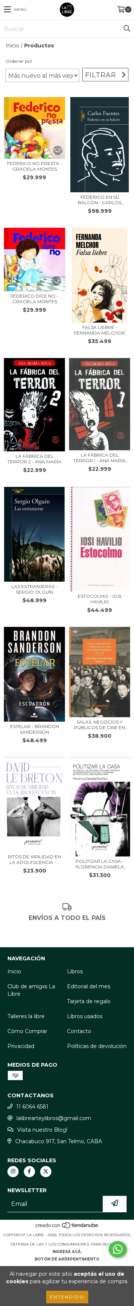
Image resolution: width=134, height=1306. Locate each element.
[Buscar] (126, 28)
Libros (75, 971)
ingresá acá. (67, 1251)
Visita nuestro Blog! (42, 1129)
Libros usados (84, 1016)
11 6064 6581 (32, 1106)
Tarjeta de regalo (89, 1001)
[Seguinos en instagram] (13, 1171)
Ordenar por (19, 61)
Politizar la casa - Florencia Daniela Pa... (100, 864)
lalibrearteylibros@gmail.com (53, 1118)
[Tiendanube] (67, 1227)
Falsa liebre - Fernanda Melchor (99, 330)
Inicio (12, 45)
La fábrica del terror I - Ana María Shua (99, 457)
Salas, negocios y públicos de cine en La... (99, 724)
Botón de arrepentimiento (67, 1259)
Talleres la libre (26, 1016)
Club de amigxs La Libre (31, 990)
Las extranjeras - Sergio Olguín (34, 589)
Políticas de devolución (97, 1046)
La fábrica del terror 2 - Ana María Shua (34, 458)
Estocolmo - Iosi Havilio (99, 598)
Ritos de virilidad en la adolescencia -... (34, 859)
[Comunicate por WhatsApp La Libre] (118, 1249)
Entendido (67, 1297)
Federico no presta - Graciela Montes (34, 166)
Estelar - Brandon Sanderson (34, 729)
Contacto (79, 1031)
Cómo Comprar (27, 1031)
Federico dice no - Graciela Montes (34, 298)
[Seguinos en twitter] (45, 1171)
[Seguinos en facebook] (29, 1171)
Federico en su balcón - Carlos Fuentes (99, 199)
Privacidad (20, 1046)
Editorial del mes (88, 986)
